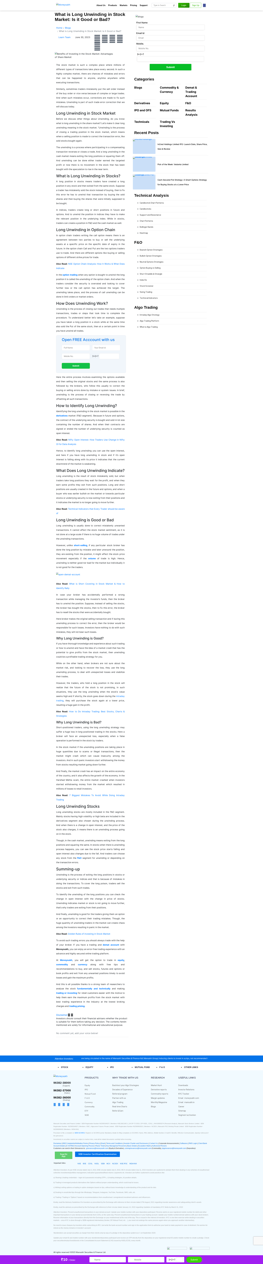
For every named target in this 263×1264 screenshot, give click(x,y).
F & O (87, 1098)
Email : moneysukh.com (188, 1098)
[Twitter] (104, 38)
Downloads (183, 1085)
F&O (188, 103)
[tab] (72, 1067)
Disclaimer (62, 1015)
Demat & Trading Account (191, 92)
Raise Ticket (100, 1146)
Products (112, 5)
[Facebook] (97, 38)
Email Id (140, 33)
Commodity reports (159, 1094)
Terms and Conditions (114, 1143)
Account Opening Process (85, 1146)
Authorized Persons (159, 1146)
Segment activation (187, 1115)
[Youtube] (112, 38)
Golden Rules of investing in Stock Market (89, 934)
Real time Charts (119, 1106)
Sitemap (182, 1111)
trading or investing (67, 993)
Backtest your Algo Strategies (125, 1085)
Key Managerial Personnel (116, 1146)
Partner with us (119, 1098)
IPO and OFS (142, 110)
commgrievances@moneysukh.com (138, 1148)
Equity (164, 103)
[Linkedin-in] (73, 1104)
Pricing (133, 5)
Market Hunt (156, 1085)
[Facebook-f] (55, 1104)
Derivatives (142, 103)
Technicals (141, 121)
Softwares (184, 1143)
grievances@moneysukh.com (97, 1148)
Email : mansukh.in (186, 1102)
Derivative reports (159, 1089)
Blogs (138, 87)
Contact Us (153, 1143)
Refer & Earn (117, 1111)
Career (181, 1106)
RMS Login (193, 1143)
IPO (86, 1089)
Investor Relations (186, 1089)
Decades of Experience (122, 1089)
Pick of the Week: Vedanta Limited (173, 164)
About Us (100, 5)
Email (103, 1143)
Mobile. (140, 43)
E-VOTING (70, 1146)
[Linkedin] (97, 46)
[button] (64, 1015)
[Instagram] (119, 38)
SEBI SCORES (80, 1133)
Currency (89, 1102)
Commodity (90, 1106)
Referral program (119, 1094)
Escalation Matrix (144, 1146)
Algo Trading (117, 1102)
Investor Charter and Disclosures (136, 1143)
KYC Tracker (183, 1094)
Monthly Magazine (159, 1102)
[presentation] (66, 1067)
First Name (142, 22)
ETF (86, 1111)
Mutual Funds (169, 110)
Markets (123, 5)
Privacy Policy (94, 1143)
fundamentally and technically (93, 988)
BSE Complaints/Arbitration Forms (75, 1143)
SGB (87, 1115)
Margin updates (158, 1098)
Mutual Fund (90, 1094)
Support (144, 5)
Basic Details (132, 1146)
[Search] (174, 5)
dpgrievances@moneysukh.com (174, 1148)
